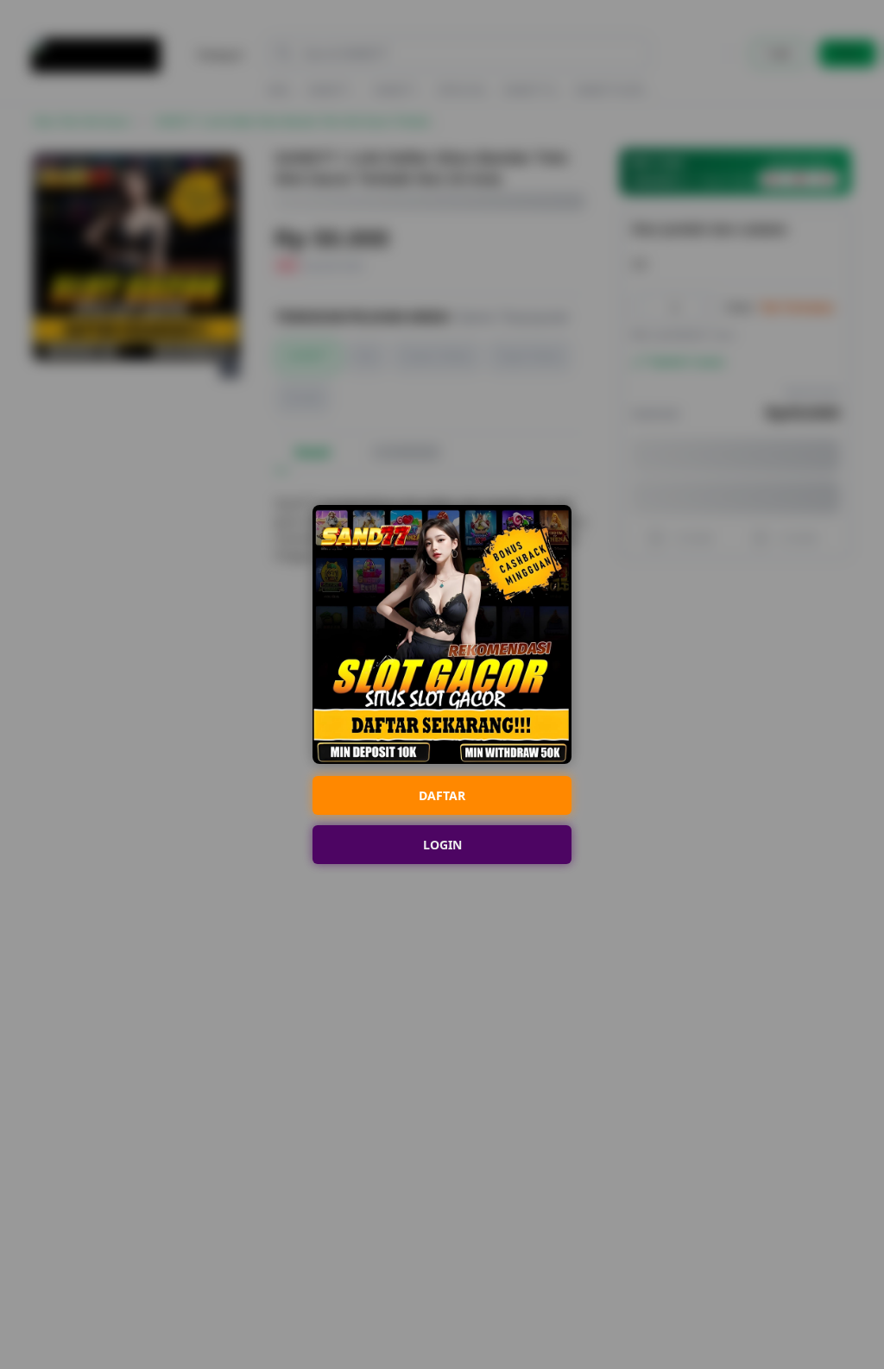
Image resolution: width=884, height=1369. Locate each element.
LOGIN (442, 844)
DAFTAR (442, 795)
